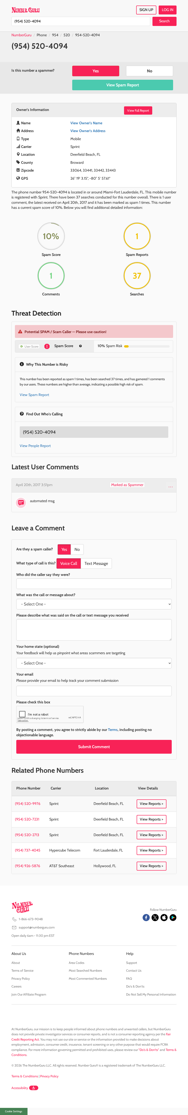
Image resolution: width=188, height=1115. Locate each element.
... (171, 485)
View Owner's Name (86, 123)
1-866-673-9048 (31, 919)
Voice (68, 563)
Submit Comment (94, 746)
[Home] (25, 10)
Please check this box (33, 702)
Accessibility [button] (19, 1088)
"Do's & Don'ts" (148, 1050)
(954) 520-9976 (27, 803)
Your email (24, 674)
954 (55, 35)
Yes (96, 71)
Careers (16, 986)
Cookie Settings (13, 1111)
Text (96, 563)
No (149, 71)
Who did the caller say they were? (43, 574)
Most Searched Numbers (85, 970)
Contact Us (133, 970)
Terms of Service (22, 970)
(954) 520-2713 (27, 835)
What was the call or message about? (45, 595)
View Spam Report (122, 85)
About (15, 963)
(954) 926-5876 (27, 866)
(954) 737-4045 (27, 850)
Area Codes (76, 963)
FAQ (129, 978)
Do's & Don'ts (135, 986)
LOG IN (167, 10)
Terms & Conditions (24, 1076)
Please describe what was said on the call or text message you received (72, 615)
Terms (113, 729)
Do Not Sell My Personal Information (151, 994)
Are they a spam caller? (34, 549)
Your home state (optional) (37, 646)
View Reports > (151, 803)
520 (67, 35)
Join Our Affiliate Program (28, 994)
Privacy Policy (20, 978)
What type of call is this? (35, 563)
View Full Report (138, 110)
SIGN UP (146, 10)
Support (131, 963)
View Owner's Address (87, 131)
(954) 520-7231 (27, 819)
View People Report (35, 446)
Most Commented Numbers (88, 978)
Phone (42, 35)
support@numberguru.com (37, 927)
